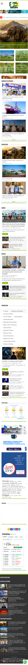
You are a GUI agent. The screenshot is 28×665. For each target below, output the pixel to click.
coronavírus (6, 483)
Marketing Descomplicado (10, 322)
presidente (13, 492)
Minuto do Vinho (7, 333)
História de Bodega (8, 344)
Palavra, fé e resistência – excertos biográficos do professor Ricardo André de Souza (16, 642)
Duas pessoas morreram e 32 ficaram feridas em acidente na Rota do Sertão (17, 592)
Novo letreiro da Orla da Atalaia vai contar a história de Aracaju (13, 225)
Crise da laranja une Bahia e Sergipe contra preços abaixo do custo (17, 649)
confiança (19, 481)
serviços (11, 495)
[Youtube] (16, 529)
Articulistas (5, 145)
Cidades (3, 208)
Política (4, 254)
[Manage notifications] (4, 661)
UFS (7, 497)
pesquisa (10, 490)
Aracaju (5, 481)
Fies (12, 486)
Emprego (8, 485)
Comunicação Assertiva (9, 341)
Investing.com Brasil (17, 568)
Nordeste (14, 489)
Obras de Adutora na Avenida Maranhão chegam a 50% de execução (15, 246)
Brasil (11, 481)
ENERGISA (4, 486)
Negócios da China (8, 338)
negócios (9, 489)
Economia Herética (8, 314)
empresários (18, 485)
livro (20, 487)
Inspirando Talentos (8, 330)
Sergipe (5, 495)
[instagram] (19, 529)
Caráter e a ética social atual (8, 178)
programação (4, 493)
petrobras (15, 490)
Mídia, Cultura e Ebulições (10, 324)
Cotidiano (5, 311)
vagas (9, 497)
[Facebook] (11, 529)
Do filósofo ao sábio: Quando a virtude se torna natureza (17, 622)
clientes (15, 481)
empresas (13, 485)
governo (21, 486)
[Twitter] (14, 529)
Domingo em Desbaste (17, 311)
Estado (9, 486)
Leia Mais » (5, 234)
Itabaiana (17, 487)
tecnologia (15, 495)
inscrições (6, 487)
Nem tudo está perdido (7, 59)
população (19, 490)
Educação (4, 485)
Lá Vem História (7, 316)
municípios (4, 489)
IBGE (3, 487)
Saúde (18, 493)
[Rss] (9, 529)
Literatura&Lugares (8, 319)
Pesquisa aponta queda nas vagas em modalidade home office (17, 586)
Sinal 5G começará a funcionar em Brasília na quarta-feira (15, 599)
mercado (23, 487)
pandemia (5, 490)
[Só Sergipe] (14, 4)
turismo (4, 497)
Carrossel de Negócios (7, 81)
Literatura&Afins (18, 316)
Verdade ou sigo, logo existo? (15, 386)
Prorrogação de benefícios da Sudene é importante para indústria (17, 605)
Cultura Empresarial (8, 335)
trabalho (19, 495)
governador (16, 486)
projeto (8, 493)
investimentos (11, 487)
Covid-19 (13, 483)
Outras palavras (7, 327)
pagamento (19, 489)
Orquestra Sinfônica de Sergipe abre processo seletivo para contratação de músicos (17, 612)
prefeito (3, 491)
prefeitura (8, 491)
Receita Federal (13, 493)
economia (20, 483)
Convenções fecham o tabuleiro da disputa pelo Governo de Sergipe (13, 272)
